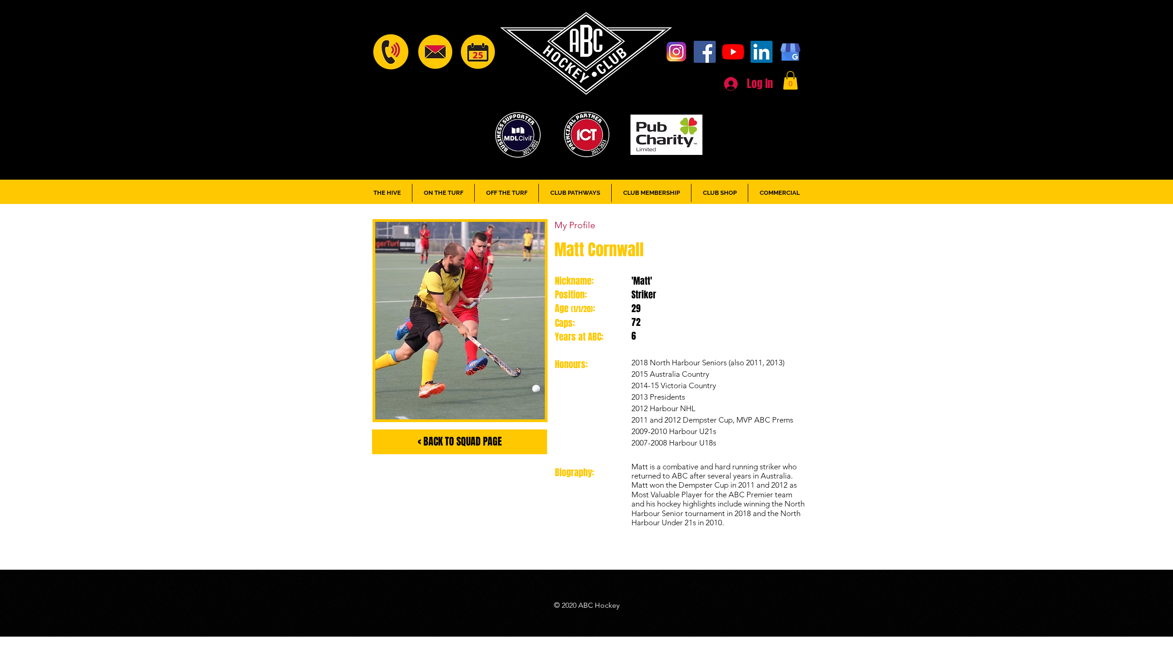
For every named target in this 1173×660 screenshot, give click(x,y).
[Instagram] (676, 52)
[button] (790, 80)
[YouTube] (733, 52)
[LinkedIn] (762, 52)
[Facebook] (705, 52)
